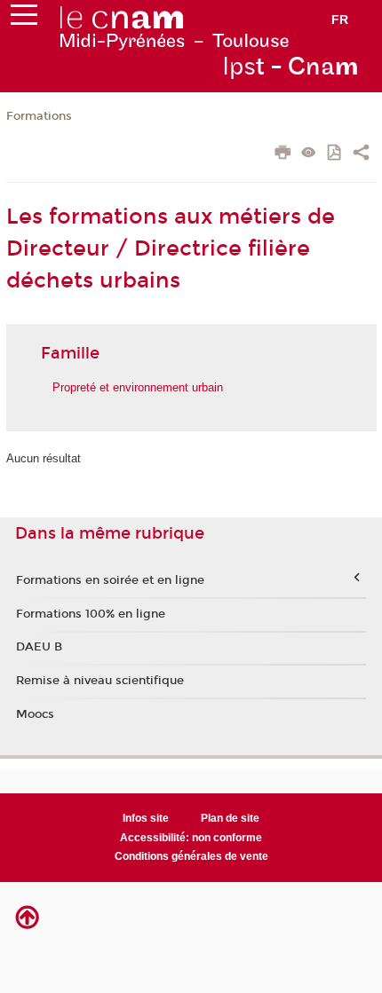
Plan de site (230, 818)
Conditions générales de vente (191, 856)
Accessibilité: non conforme (191, 837)
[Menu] (24, 18)
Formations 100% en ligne (90, 614)
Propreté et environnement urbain (137, 387)
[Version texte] (308, 154)
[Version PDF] (335, 154)
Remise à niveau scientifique (100, 681)
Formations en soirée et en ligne (110, 580)
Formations (39, 116)
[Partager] (361, 154)
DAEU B (39, 647)
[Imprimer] (282, 154)
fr (339, 19)
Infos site (146, 818)
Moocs (35, 714)
